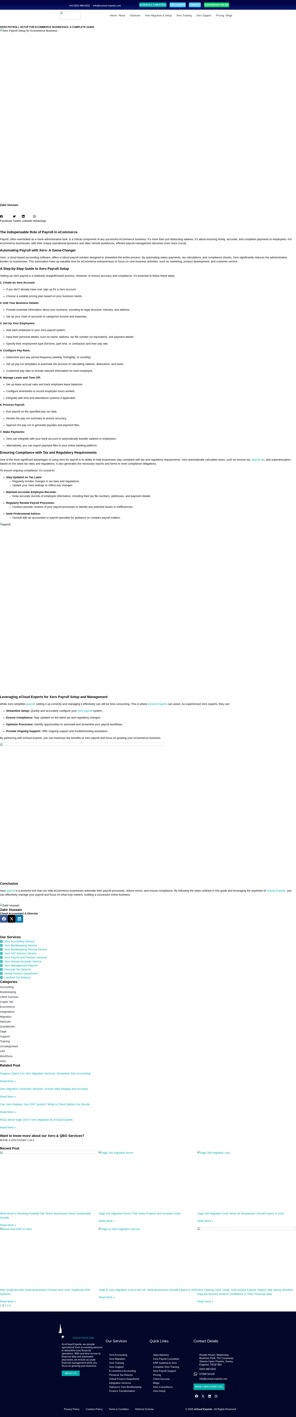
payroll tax (258, 459)
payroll (31, 704)
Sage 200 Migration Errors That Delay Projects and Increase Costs (140, 1213)
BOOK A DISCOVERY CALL (17, 1140)
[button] (6, 219)
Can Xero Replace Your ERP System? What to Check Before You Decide (45, 1104)
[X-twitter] (203, 1396)
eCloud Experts (157, 704)
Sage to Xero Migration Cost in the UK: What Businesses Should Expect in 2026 (148, 1289)
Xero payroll (85, 710)
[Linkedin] (19, 919)
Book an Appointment (11, 924)
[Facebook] (196, 1396)
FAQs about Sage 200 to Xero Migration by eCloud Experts (36, 1119)
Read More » (8, 1081)
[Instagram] (216, 1396)
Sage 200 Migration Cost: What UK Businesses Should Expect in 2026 (240, 1213)
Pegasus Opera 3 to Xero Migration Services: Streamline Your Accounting (45, 1073)
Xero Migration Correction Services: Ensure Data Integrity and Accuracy (44, 1088)
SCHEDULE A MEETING (153, 5)
